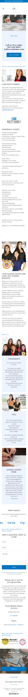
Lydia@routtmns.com (8, 110)
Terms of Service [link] (15, 574)
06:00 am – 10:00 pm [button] (17, 624)
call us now (14, 55)
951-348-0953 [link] (14, 615)
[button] (4, 8)
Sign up (14, 669)
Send (14, 567)
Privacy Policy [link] (14, 677)
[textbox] (14, 542)
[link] (14, 8)
